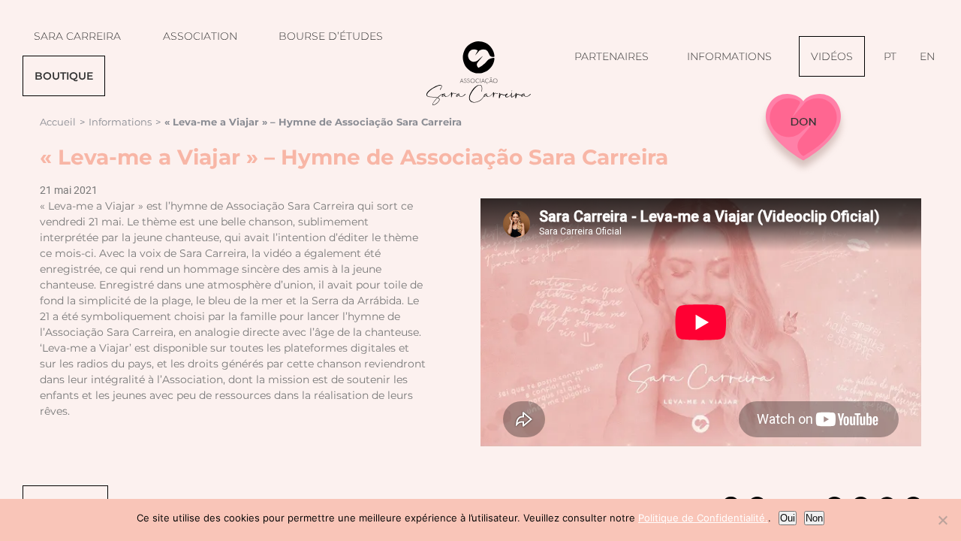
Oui (787, 518)
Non (814, 518)
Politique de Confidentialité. (703, 518)
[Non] (942, 519)
